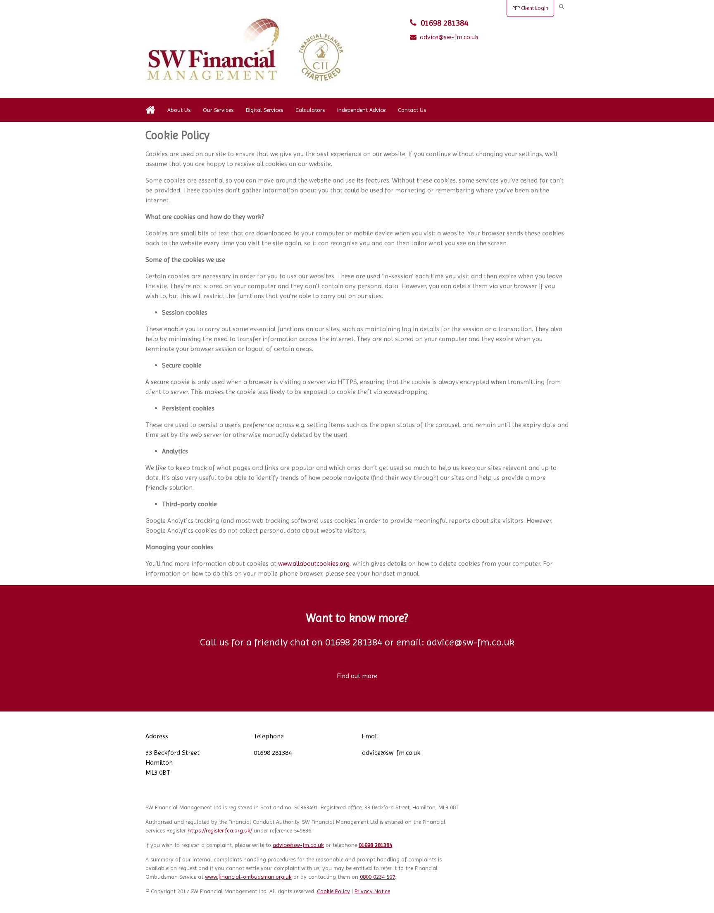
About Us (178, 110)
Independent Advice (361, 110)
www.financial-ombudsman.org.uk (248, 876)
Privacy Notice (372, 891)
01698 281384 (444, 23)
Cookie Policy (333, 891)
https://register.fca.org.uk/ (220, 830)
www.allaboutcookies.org (314, 563)
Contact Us (412, 110)
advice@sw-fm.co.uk (449, 37)
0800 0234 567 (377, 876)
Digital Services (264, 110)
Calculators (310, 110)
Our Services (218, 110)
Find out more (357, 676)
